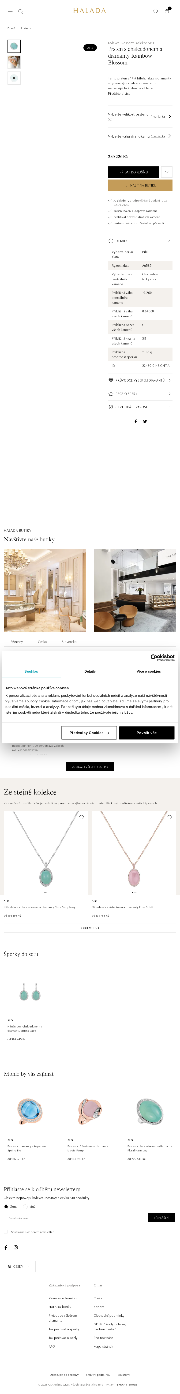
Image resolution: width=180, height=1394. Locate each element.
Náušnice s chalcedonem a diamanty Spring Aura (25, 1028)
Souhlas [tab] (31, 671)
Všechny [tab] (17, 641)
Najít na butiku (143, 185)
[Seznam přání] (155, 11)
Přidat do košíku (134, 172)
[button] (119, 93)
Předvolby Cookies (87, 732)
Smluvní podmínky (98, 1374)
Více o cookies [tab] (149, 671)
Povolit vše (147, 732)
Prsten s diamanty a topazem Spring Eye (27, 1148)
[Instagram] (16, 1247)
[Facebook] (6, 1247)
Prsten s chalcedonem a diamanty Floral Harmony (150, 1148)
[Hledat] (20, 11)
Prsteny (26, 28)
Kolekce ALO (144, 42)
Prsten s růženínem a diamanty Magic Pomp (88, 1148)
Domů (11, 28)
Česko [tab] (42, 641)
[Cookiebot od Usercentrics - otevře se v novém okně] (154, 657)
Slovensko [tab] (69, 641)
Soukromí (124, 1374)
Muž (32, 1206)
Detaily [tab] (90, 671)
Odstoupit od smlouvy (64, 1374)
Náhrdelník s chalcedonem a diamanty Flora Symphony (39, 907)
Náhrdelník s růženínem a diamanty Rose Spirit (123, 907)
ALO (90, 47)
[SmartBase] (127, 1385)
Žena (13, 1206)
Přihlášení (161, 1217)
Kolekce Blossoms (121, 42)
